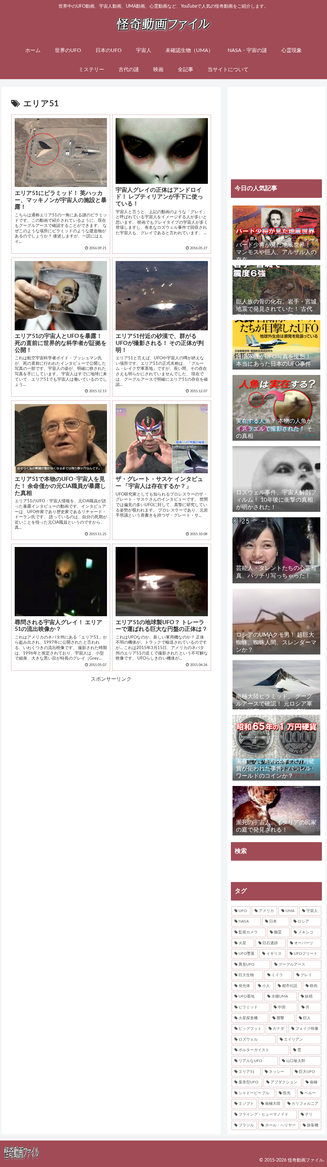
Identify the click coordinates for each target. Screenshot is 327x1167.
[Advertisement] (61, 723)
